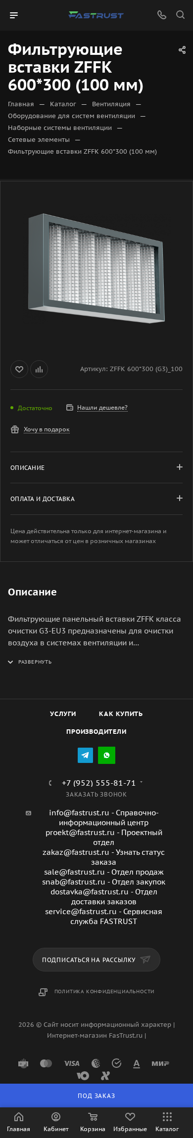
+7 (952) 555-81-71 (99, 783)
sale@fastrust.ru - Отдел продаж (104, 872)
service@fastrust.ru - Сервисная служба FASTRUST (103, 916)
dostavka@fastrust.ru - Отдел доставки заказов (103, 896)
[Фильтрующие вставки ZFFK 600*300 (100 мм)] (96, 269)
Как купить (121, 714)
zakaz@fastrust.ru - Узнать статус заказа (104, 857)
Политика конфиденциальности (104, 991)
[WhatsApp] (107, 755)
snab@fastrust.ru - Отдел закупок (103, 881)
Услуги (63, 714)
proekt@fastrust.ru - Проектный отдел (104, 837)
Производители (96, 731)
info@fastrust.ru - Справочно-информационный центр (104, 817)
